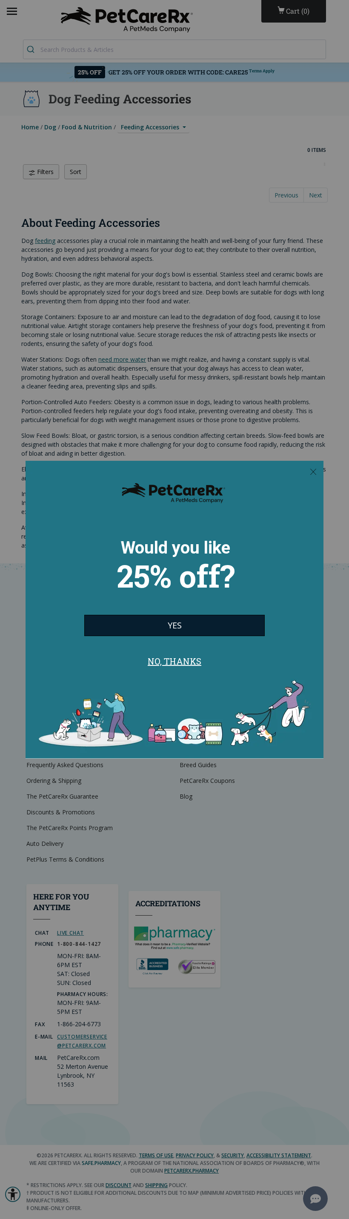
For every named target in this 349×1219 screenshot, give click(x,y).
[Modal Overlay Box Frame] (174, 610)
